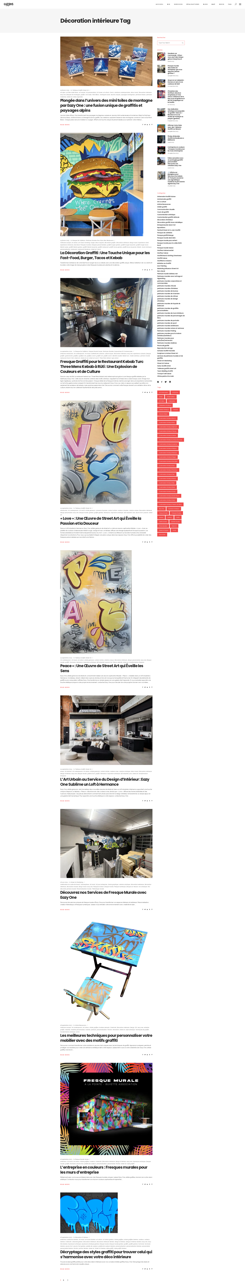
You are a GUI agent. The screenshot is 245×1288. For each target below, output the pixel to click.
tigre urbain (115, 358)
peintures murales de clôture (167, 296)
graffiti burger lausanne (128, 245)
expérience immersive (66, 245)
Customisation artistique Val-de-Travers (169, 495)
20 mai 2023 (171, 104)
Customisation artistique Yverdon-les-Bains (170, 504)
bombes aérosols (104, 1027)
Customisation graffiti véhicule (168, 217)
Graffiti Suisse (162, 258)
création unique (133, 510)
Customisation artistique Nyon (167, 465)
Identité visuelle (117, 356)
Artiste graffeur (93, 1027)
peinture (93, 1029)
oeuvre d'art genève (79, 1246)
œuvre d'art (139, 512)
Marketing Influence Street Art (168, 268)
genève (91, 512)
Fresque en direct (98, 886)
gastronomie (69, 356)
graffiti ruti (99, 356)
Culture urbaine (163, 414)
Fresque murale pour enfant (167, 240)
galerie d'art (91, 773)
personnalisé (111, 1163)
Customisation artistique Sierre (167, 487)
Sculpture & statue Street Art (167, 353)
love (134, 512)
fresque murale (83, 512)
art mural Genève (90, 1239)
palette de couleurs (90, 1163)
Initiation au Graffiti (164, 263)
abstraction (63, 510)
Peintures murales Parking (166, 331)
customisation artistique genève (167, 435)
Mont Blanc (95, 94)
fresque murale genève (116, 1244)
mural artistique (146, 247)
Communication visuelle (166, 209)
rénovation (116, 1029)
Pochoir (109, 1029)
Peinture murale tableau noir (167, 274)
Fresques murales (85, 245)
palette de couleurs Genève (106, 1246)
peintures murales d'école (166, 286)
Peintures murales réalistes (167, 343)
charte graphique (113, 884)
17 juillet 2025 (171, 186)
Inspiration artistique (117, 512)
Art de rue (175, 392)
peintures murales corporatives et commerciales (117, 351)
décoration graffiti (110, 242)
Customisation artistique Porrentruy (168, 470)
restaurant (74, 249)
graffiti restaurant (103, 247)
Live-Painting (162, 266)
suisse (174, 530)
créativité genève (77, 1241)
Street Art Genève (100, 1248)
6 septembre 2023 (173, 120)
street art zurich (94, 358)
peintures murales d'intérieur (167, 288)
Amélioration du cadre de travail (70, 884)
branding (87, 242)
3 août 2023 (171, 168)
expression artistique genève (90, 1244)
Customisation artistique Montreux (168, 452)
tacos (99, 249)
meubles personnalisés (78, 1029)
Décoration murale (72, 886)
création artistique (124, 771)
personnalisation (65, 249)
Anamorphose (85, 884)
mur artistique (143, 886)
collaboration (172, 401)
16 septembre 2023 (66, 1159)
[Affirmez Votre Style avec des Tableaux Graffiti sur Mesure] (161, 128)
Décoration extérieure (137, 884)
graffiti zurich (108, 356)
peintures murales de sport (167, 323)
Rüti (72, 358)
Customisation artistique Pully (167, 474)
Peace (115, 662)
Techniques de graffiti (142, 1029)
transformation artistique (67, 1032)
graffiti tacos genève (115, 247)
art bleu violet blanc (72, 92)
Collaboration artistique (165, 405)
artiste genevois (90, 510)
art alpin (62, 92)
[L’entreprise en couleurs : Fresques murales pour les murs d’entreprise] (106, 1109)
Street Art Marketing (77, 882)
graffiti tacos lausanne (129, 247)
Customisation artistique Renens (167, 478)
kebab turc (126, 356)
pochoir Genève (83, 1248)
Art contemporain (79, 353)
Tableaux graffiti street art (80, 90)
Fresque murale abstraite (166, 238)
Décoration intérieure (145, 92)
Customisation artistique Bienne (167, 418)
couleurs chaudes (123, 510)
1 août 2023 (171, 142)
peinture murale (145, 356)
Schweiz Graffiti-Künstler (166, 351)
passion (145, 512)
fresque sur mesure (132, 886)
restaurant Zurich (65, 358)
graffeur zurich (91, 356)
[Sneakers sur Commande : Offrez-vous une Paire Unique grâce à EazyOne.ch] (161, 56)
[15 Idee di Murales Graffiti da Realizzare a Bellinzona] (161, 139)
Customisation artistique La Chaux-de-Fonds (170, 439)
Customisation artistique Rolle (167, 483)
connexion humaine (101, 510)
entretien (146, 1027)
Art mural (87, 353)
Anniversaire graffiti (164, 199)
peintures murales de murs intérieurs (170, 313)
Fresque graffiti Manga (165, 235)
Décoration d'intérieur (81, 1237)
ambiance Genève (72, 1239)
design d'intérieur (65, 773)
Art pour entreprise (101, 884)
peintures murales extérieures (168, 326)
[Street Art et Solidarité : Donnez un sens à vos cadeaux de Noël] (161, 83)
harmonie (73, 662)
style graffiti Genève (120, 1248)
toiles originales (78, 97)
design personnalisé (66, 512)
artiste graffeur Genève (131, 1239)
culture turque (109, 353)
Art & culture (161, 202)
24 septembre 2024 (66, 351)
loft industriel (128, 512)
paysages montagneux (128, 94)
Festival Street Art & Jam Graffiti (168, 230)
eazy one (63, 94)
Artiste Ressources (80, 1025)
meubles (67, 1029)
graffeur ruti (82, 356)
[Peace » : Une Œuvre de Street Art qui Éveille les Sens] (96, 602)
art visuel (81, 242)
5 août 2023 (171, 61)
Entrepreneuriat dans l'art (166, 225)
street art (70, 97)
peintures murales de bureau (167, 291)
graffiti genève (98, 512)
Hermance (107, 512)
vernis (78, 1032)
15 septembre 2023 (173, 75)
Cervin (112, 92)
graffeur (75, 356)
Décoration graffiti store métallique (169, 222)
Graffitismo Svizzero (164, 261)
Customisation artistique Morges (167, 457)
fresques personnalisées (99, 245)
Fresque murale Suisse (95, 351)
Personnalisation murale (84, 889)
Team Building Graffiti (165, 371)
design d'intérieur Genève (133, 1241)
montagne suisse (105, 94)
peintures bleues (141, 94)
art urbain (106, 92)
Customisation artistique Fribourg (167, 431)
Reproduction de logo (165, 348)
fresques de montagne (73, 94)
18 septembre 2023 (66, 1025)
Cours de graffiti (163, 212)
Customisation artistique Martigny (168, 448)
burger (93, 242)
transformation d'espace (136, 662)
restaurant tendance (84, 249)
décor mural (134, 92)
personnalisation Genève (133, 1246)
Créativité (113, 1027)
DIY (136, 1027)
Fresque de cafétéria (78, 240)
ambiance (63, 1161)
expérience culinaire (139, 353)
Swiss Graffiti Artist (164, 366)
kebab (139, 247)
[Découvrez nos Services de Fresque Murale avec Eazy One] (106, 843)
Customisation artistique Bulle (167, 422)
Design (132, 1027)
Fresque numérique (120, 886)
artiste (161, 396)
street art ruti (85, 358)
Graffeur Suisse (162, 253)
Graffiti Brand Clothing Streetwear (169, 256)
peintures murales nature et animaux (170, 328)
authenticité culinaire (97, 353)
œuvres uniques (115, 94)
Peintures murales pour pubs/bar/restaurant (100, 240)
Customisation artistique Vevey (167, 500)
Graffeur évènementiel (165, 250)
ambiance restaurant (66, 353)
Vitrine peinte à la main (165, 376)
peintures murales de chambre (168, 294)
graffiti (83, 94)
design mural (134, 242)
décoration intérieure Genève (105, 1241)
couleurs (92, 1161)
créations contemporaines (122, 92)
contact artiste (112, 510)
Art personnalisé (91, 92)
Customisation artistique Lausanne (168, 444)
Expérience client (143, 242)
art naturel (82, 92)
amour (62, 771)
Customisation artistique (166, 215)
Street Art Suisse (163, 363)
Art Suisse (99, 92)
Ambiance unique (65, 242)
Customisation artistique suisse (167, 491)
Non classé (161, 271)
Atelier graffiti (162, 207)
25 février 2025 (64, 90)
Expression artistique (139, 1161)
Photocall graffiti (163, 346)
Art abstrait (68, 771)
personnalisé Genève (66, 1248)
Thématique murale (98, 889)
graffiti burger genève (113, 245)
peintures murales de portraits (168, 320)
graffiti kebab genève (75, 247)
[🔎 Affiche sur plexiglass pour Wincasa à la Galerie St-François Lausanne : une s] (161, 175)
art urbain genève (108, 1239)
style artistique (130, 1029)
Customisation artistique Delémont (168, 427)
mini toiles (88, 94)
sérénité (120, 662)
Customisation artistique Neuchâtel (168, 461)
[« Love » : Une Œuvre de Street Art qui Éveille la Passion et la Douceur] (96, 452)
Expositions (161, 228)
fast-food (77, 245)
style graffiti (130, 1163)
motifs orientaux (135, 356)
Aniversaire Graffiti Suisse (166, 196)
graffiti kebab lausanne (90, 247)
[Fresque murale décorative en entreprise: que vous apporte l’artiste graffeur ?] (161, 69)
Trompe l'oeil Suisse (164, 374)
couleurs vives (114, 771)
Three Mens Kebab (105, 358)
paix (130, 773)
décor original (99, 242)
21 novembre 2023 (173, 86)
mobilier (87, 1029)
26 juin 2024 (64, 882)
